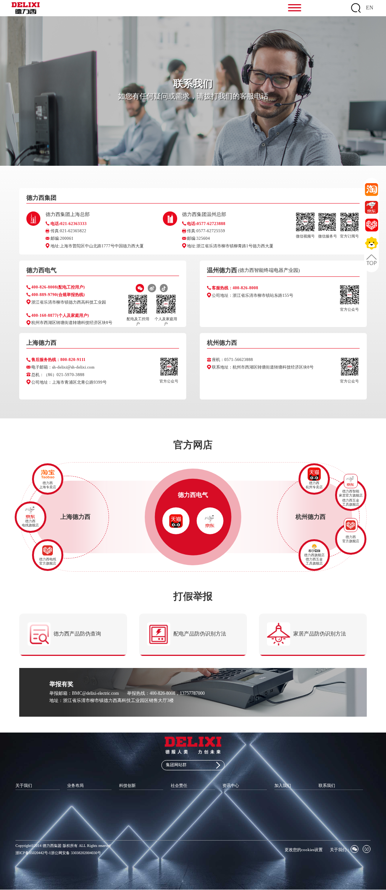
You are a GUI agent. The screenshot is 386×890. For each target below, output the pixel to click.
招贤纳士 (282, 799)
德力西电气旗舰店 (176, 527)
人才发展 (282, 808)
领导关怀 (23, 832)
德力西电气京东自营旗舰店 (210, 530)
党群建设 (178, 799)
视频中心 (229, 808)
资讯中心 (230, 785)
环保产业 (74, 824)
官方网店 (326, 808)
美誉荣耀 (23, 824)
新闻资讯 (229, 799)
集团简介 (23, 799)
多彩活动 (282, 816)
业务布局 (75, 785)
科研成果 (126, 808)
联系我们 (327, 785)
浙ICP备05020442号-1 (33, 853)
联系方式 (326, 799)
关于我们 (23, 785)
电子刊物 (229, 816)
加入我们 (282, 785)
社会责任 (179, 785)
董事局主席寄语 (28, 808)
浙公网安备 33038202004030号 (76, 853)
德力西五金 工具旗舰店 (350, 502)
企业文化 (23, 816)
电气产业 (74, 799)
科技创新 (127, 785)
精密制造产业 (78, 816)
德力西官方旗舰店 (176, 519)
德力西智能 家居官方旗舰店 (351, 493)
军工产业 (74, 808)
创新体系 (126, 799)
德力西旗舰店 (314, 555)
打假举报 (326, 816)
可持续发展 (180, 808)
